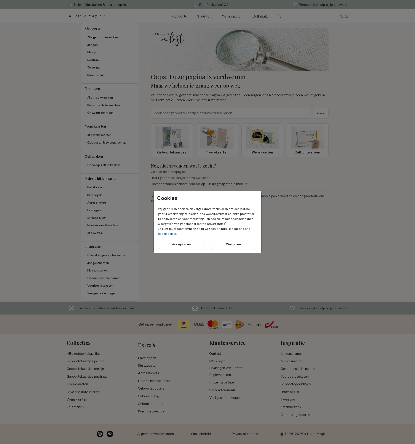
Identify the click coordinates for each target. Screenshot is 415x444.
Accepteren (181, 244)
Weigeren (233, 244)
